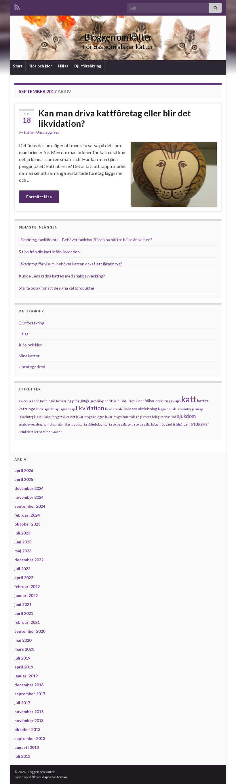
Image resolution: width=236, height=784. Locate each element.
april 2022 (23, 577)
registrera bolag (147, 417)
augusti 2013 (26, 747)
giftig (75, 401)
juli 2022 (22, 568)
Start (17, 66)
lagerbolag (67, 409)
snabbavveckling (31, 424)
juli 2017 (22, 702)
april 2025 (23, 479)
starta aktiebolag (90, 424)
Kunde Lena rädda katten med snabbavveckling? (62, 275)
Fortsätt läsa (39, 196)
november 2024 (28, 497)
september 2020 (29, 631)
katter (202, 400)
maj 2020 (22, 640)
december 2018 (28, 684)
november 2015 (28, 711)
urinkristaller (29, 432)
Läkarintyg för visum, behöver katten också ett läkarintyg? (70, 263)
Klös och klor (40, 66)
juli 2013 (22, 756)
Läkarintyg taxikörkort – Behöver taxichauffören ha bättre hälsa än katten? (85, 239)
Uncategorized (47, 132)
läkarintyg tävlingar (90, 417)
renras (165, 417)
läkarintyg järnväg (190, 409)
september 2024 (29, 506)
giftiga (85, 401)
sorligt (47, 424)
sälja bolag (151, 424)
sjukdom (186, 416)
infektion (161, 401)
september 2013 (29, 738)
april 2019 (23, 666)
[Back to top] (223, 771)
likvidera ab (113, 409)
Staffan (29, 132)
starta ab (71, 424)
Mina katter (29, 355)
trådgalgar (200, 424)
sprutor (58, 424)
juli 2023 (22, 532)
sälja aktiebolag (132, 424)
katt (188, 399)
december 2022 (28, 559)
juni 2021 (22, 604)
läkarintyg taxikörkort (59, 417)
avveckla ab (27, 401)
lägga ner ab (167, 409)
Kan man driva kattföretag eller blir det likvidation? (115, 118)
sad (173, 417)
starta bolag (111, 424)
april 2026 (23, 470)
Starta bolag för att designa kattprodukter (56, 288)
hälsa (149, 400)
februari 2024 (27, 515)
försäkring (63, 401)
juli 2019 (22, 657)
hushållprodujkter (130, 401)
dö (37, 401)
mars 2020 (24, 649)
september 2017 (29, 693)
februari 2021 (27, 622)
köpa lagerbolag (47, 409)
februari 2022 (27, 586)
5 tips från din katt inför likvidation (49, 251)
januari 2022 (26, 595)
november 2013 (28, 720)
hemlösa (110, 401)
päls (132, 417)
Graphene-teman (53, 777)
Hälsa (63, 66)
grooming (97, 401)
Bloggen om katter (118, 37)
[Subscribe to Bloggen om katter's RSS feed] (17, 6)
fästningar (47, 401)
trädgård (165, 424)
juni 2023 (22, 541)
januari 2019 (26, 675)
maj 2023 (22, 550)
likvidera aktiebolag (140, 408)
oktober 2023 (27, 524)
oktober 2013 (27, 729)
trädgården (181, 424)
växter (57, 432)
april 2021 (23, 613)
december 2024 (28, 488)
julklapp (174, 401)
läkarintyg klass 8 (31, 417)
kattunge (27, 408)
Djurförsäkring (87, 66)
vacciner (45, 432)
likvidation (90, 408)
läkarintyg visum (117, 417)
